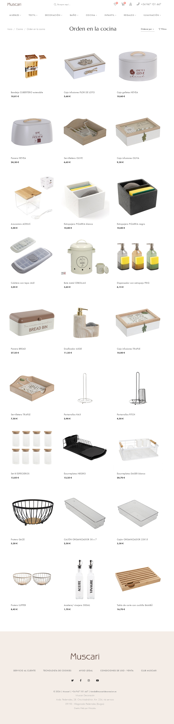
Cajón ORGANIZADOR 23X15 (132, 539)
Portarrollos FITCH (126, 414)
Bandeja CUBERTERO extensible (27, 92)
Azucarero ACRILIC (21, 223)
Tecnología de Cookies (57, 670)
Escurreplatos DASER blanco (131, 473)
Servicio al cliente (24, 670)
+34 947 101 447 (151, 4)
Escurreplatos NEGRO (75, 473)
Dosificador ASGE (73, 348)
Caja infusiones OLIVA (128, 157)
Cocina (19, 29)
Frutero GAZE (18, 539)
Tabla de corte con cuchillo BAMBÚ (135, 605)
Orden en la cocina (36, 29)
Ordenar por (146, 28)
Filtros (164, 28)
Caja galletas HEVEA (127, 92)
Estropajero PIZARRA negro (131, 223)
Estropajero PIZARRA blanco (78, 223)
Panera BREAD (18, 348)
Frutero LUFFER (18, 605)
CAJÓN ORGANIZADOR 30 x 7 (80, 539)
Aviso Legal (86, 670)
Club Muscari (149, 670)
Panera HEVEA (18, 157)
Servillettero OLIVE (73, 157)
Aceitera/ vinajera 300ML (77, 605)
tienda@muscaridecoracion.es (103, 691)
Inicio (9, 29)
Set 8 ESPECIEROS (20, 473)
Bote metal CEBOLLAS (75, 282)
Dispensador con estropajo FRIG (133, 282)
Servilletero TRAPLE (20, 414)
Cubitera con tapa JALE (23, 282)
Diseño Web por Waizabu (85, 708)
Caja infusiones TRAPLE (128, 348)
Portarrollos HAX (72, 414)
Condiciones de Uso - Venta (116, 670)
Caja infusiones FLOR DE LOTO (79, 92)
